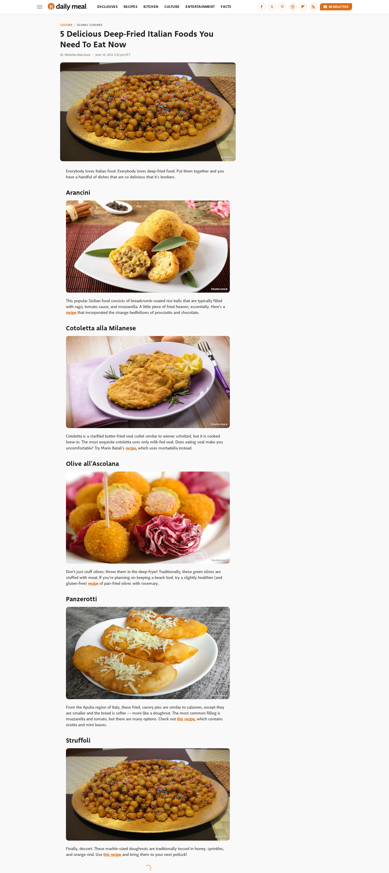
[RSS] (313, 7)
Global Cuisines (89, 25)
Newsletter (338, 7)
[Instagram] (292, 7)
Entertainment (200, 6)
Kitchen (150, 6)
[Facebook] (261, 7)
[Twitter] (272, 7)
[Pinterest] (282, 7)
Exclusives (107, 6)
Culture (171, 6)
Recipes (130, 6)
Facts (226, 6)
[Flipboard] (303, 7)
